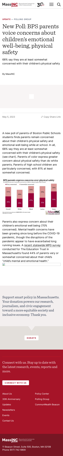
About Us (7, 393)
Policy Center (42, 393)
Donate (31, 338)
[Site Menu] (51, 4)
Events (5, 415)
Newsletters (8, 409)
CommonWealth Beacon (47, 404)
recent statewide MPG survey (42, 245)
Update (6, 19)
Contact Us (8, 420)
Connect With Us (16, 383)
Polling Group (22, 19)
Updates (6, 404)
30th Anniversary (11, 399)
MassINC (10, 74)
